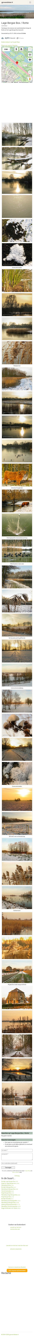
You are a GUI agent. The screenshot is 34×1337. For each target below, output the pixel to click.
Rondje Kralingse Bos (8, 1187)
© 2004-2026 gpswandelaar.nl (10, 1334)
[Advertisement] (9, 1217)
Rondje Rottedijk (7, 1198)
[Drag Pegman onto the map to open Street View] (30, 79)
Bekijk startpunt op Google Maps (10, 42)
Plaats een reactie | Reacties (9, 45)
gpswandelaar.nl (7, 2)
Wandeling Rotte (7, 1185)
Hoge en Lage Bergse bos (10, 1183)
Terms (30, 82)
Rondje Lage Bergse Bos (9, 1181)
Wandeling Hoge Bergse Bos (10, 1195)
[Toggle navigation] (30, 2)
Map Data (16, 82)
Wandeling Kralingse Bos (9, 1189)
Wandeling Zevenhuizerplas (10, 1206)
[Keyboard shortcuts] (12, 82)
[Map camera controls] (30, 72)
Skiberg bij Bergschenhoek (10, 1204)
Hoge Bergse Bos (7, 1193)
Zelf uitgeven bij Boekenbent (17, 1270)
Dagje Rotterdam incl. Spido (10, 1208)
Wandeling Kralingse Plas (10, 1202)
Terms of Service (15, 1172)
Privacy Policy (27, 1170)
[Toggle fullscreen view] (30, 49)
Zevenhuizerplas (7, 1191)
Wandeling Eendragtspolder (10, 1200)
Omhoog (17, 1175)
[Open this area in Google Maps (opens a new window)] (5, 82)
